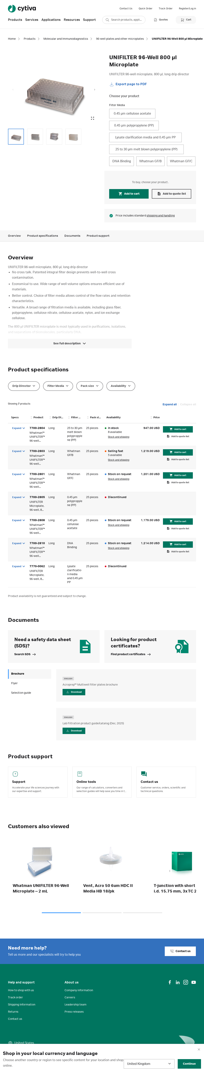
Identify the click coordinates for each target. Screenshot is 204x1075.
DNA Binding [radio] (121, 161)
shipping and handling (161, 215)
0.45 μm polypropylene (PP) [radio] (134, 125)
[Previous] (34, 871)
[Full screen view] (92, 118)
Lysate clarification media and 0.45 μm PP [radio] (145, 137)
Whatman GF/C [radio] (181, 161)
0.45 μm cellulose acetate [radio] (132, 113)
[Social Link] (169, 982)
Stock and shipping (118, 437)
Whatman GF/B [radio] (150, 161)
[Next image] (95, 90)
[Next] (170, 871)
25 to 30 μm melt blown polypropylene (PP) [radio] (146, 149)
